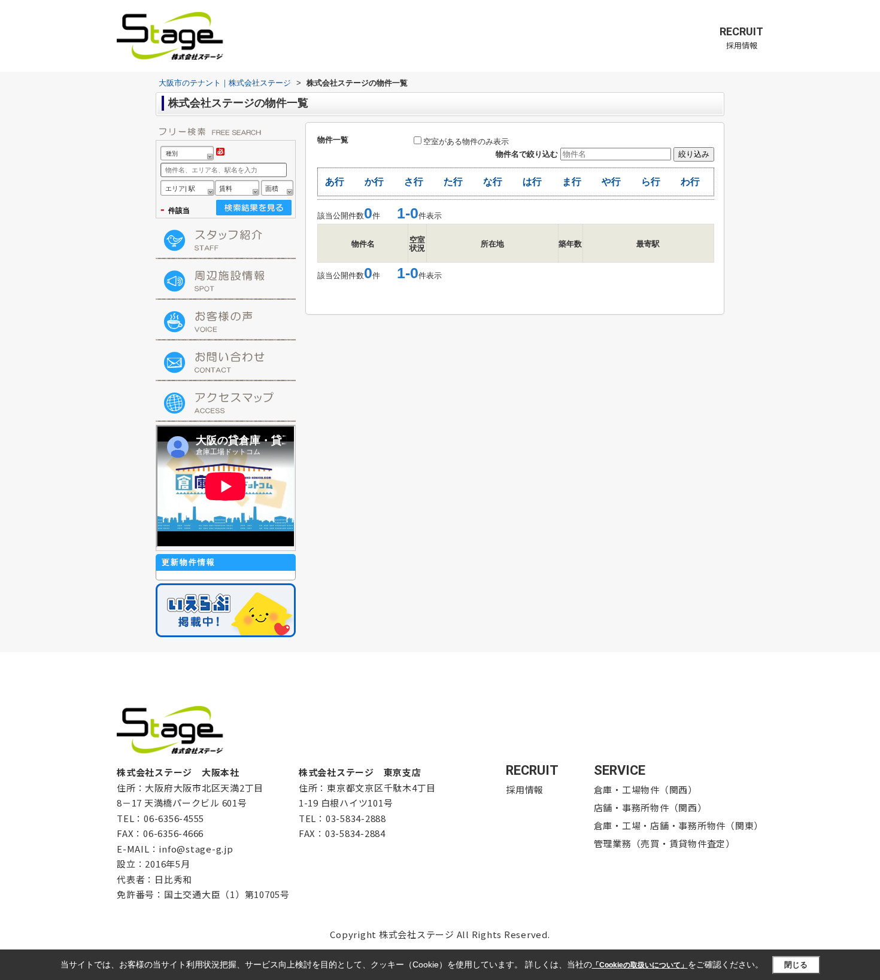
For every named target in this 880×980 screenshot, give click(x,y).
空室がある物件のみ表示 (466, 141)
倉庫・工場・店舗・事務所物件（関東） (679, 825)
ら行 (650, 181)
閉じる (796, 964)
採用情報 (741, 38)
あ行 (334, 181)
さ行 (413, 181)
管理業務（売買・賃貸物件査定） (664, 843)
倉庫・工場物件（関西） (645, 789)
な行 (492, 181)
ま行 (571, 181)
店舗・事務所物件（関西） (650, 807)
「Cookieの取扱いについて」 (640, 965)
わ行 (690, 181)
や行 (611, 181)
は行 (532, 181)
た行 (453, 181)
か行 (374, 181)
